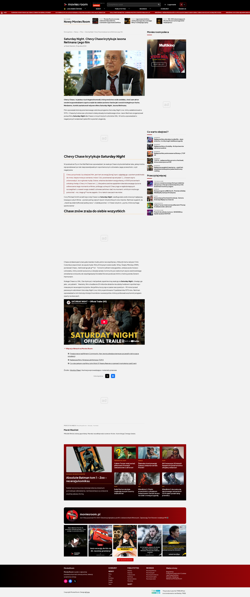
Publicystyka (120, 9)
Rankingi (130, 577)
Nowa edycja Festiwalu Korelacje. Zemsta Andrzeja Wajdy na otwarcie (169, 198)
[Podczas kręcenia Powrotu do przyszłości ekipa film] (76, 540)
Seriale (140, 460)
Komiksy (111, 578)
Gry (139, 486)
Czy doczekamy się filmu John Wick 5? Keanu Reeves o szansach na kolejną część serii (103, 363)
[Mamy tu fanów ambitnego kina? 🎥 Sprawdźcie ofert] (174, 540)
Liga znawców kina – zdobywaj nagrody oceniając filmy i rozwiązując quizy (141, 20)
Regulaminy (170, 571)
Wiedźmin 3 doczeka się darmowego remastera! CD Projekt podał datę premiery (193, 12)
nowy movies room (77, 21)
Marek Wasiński (71, 430)
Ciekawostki (118, 460)
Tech (109, 584)
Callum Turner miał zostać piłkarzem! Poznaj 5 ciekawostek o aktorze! (169, 205)
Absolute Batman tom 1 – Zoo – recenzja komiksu (86, 479)
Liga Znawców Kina (74, 9)
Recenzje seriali (151, 579)
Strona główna (68, 32)
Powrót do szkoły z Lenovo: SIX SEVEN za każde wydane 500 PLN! (168, 212)
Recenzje (143, 9)
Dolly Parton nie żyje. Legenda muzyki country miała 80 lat (70, 12)
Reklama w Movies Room (174, 579)
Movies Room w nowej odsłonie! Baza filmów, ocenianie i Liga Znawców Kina (110, 20)
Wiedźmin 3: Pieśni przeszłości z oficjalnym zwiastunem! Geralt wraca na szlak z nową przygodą (128, 12)
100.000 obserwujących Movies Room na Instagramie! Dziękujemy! (174, 20)
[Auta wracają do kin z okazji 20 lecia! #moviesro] (100, 540)
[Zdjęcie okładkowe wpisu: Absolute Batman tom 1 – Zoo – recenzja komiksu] (89, 459)
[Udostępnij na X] (107, 376)
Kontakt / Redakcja (172, 577)
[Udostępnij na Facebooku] (113, 376)
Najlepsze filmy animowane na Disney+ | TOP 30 (169, 153)
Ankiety (129, 570)
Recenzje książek (151, 577)
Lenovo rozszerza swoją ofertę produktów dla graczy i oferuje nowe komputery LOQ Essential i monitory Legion (169, 184)
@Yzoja (87, 592)
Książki (110, 580)
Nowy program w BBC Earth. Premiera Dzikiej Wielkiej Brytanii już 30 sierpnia (169, 190)
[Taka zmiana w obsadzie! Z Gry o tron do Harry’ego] (149, 540)
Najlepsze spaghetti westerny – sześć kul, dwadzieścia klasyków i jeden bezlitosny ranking (168, 168)
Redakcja (182, 9)
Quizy (129, 584)
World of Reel (75, 370)
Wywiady (130, 581)
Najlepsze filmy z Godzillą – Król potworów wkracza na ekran (169, 146)
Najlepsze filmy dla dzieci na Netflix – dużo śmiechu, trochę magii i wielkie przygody (168, 139)
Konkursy (165, 9)
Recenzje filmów (151, 570)
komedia (95, 425)
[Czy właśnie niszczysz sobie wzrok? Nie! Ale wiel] (125, 540)
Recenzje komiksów (78, 474)
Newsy (98, 9)
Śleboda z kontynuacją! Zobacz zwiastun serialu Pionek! (147, 465)
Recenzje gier (150, 572)
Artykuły (129, 572)
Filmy (81, 32)
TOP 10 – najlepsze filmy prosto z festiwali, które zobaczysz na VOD (169, 160)
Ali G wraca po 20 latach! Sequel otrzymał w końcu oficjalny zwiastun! (172, 465)
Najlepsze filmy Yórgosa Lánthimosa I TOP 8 (87, 360)
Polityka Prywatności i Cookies (176, 573)
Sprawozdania (131, 579)
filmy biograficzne (82, 425)
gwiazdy (90, 425)
